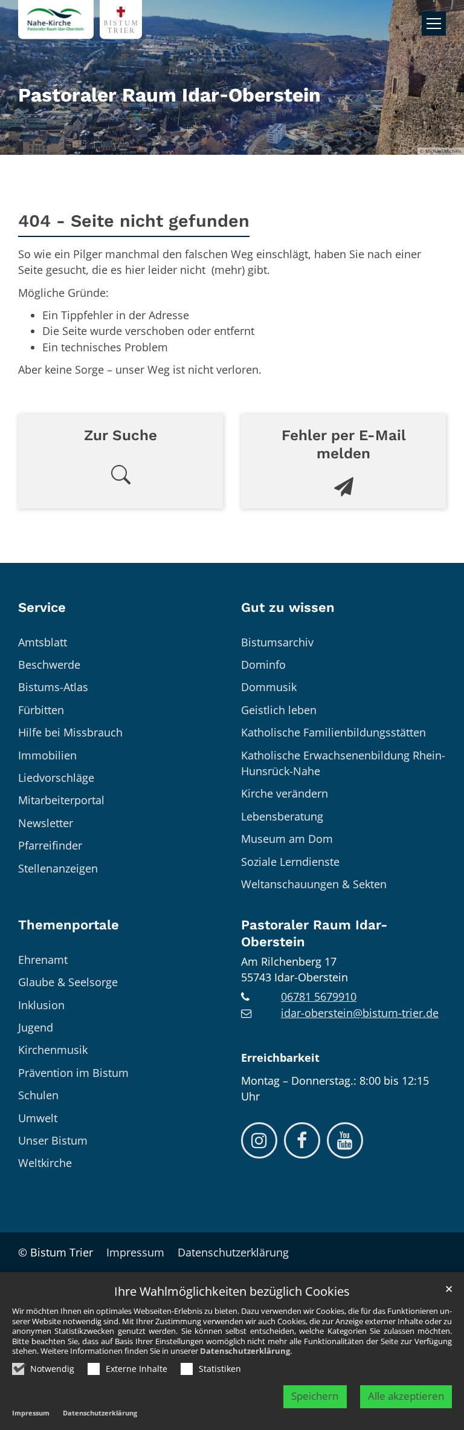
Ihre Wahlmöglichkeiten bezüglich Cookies (232, 1291)
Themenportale (68, 924)
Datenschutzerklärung (245, 1350)
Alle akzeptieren (406, 1396)
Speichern (314, 1396)
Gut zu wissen (288, 607)
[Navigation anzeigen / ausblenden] (434, 23)
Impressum (31, 1412)
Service (42, 607)
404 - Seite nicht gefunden (134, 220)
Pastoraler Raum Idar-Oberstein (314, 933)
